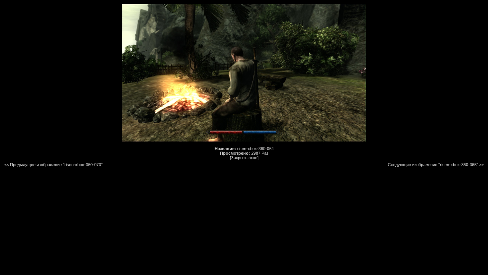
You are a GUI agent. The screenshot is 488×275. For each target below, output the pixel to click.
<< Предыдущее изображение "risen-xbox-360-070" (53, 164)
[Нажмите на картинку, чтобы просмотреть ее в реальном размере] (244, 140)
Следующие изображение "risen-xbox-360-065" (433, 164)
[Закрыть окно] (244, 157)
